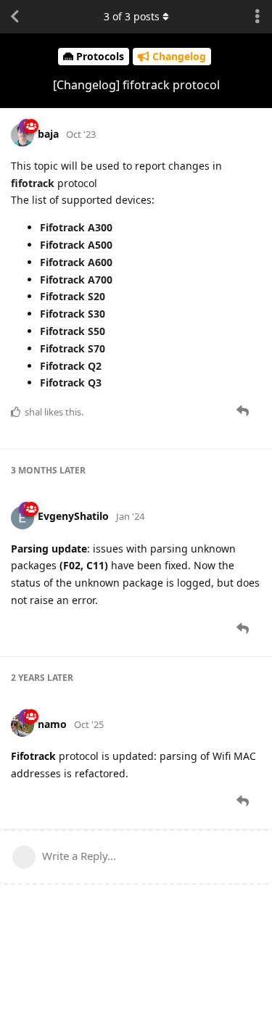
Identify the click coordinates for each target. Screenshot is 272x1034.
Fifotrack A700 (76, 279)
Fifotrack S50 (72, 331)
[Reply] (244, 411)
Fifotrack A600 (76, 262)
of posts (132, 16)
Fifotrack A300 (76, 227)
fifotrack (32, 183)
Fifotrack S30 (72, 313)
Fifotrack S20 (72, 296)
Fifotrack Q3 (71, 382)
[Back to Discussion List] (14, 16)
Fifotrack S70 (72, 348)
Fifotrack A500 (76, 245)
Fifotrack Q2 (71, 366)
